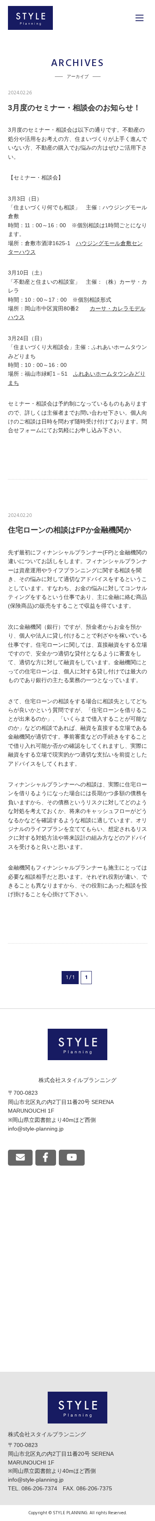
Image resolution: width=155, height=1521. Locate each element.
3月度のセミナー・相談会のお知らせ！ (74, 107)
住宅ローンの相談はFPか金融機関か (69, 530)
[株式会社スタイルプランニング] (30, 18)
